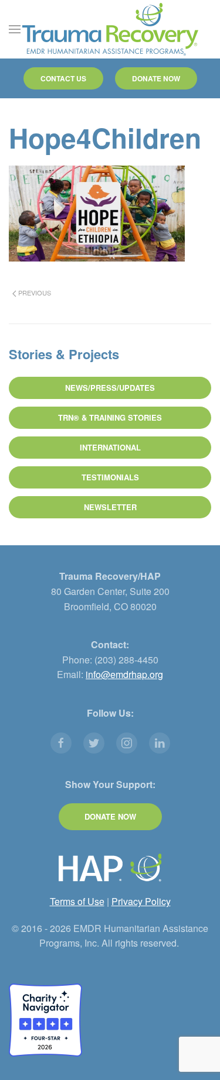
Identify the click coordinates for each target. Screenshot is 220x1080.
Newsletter (110, 507)
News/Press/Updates (110, 387)
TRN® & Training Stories (110, 417)
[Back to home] (110, 29)
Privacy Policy (141, 901)
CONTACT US (63, 78)
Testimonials (110, 477)
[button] (15, 29)
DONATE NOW (156, 78)
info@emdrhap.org (124, 674)
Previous (33, 292)
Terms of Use (77, 901)
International (110, 447)
